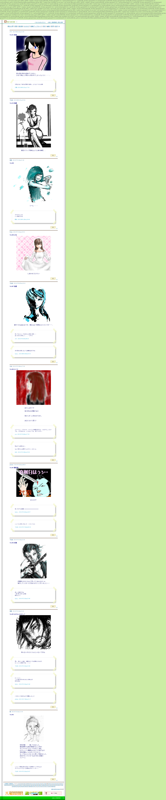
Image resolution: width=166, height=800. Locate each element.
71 (35, 786)
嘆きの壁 (10, 26)
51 (48, 785)
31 (10, 785)
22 (53, 783)
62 (18, 786)
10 (30, 783)
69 (31, 786)
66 (26, 786)
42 (31, 785)
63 (20, 786)
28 (5, 785)
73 (39, 786)
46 (39, 785)
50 (47, 785)
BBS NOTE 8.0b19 (55, 789)
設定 (56, 26)
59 (12, 786)
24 (56, 783)
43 (33, 785)
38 (24, 785)
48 (43, 785)
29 (7, 785)
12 (33, 783)
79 (50, 786)
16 (41, 783)
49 (45, 785)
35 (18, 785)
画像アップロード (36, 26)
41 (29, 785)
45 (37, 785)
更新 (16, 26)
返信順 (21, 26)
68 (29, 786)
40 (28, 785)
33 (14, 785)
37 (22, 785)
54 (54, 785)
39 (26, 785)
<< (6, 783)
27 (62, 783)
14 (37, 783)
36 (20, 785)
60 (14, 786)
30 (9, 785)
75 (43, 786)
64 (22, 786)
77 (47, 786)
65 (24, 786)
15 (39, 783)
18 (45, 783)
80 (52, 786)
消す (44, 26)
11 (32, 783)
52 (50, 785)
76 (45, 786)
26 (60, 783)
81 (54, 786)
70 (33, 786)
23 (54, 783)
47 (41, 785)
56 (58, 785)
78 (48, 786)
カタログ (26, 26)
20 (49, 783)
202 (62, 798)
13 (35, 783)
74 (41, 786)
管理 (52, 26)
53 (52, 785)
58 (62, 785)
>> (12, 783)
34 (16, 785)
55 (56, 785)
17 (43, 783)
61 (16, 786)
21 (51, 783)
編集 (48, 26)
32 (12, 785)
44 (35, 785)
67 (28, 786)
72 (37, 786)
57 (60, 785)
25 (58, 783)
